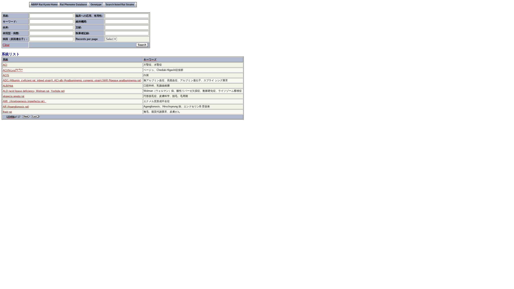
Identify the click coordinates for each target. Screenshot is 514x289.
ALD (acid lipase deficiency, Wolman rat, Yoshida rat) (34, 91)
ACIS (6, 75)
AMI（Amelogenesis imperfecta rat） (24, 101)
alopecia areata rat (13, 96)
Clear (6, 45)
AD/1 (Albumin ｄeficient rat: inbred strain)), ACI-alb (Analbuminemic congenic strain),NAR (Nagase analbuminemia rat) (72, 80)
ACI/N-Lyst (13, 70)
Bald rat (7, 111)
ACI (5, 64)
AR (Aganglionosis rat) (16, 106)
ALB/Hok (8, 85)
